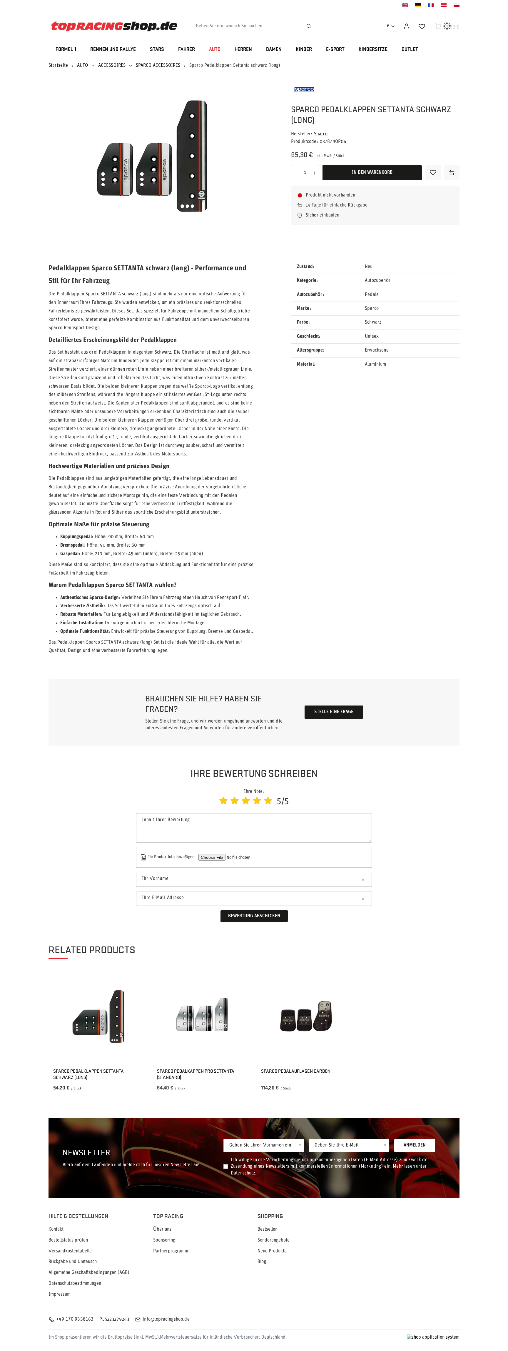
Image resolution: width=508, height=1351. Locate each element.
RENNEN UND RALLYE (113, 49)
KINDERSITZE (373, 49)
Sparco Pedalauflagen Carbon (295, 1071)
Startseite (58, 65)
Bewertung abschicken (254, 916)
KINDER (304, 49)
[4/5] (257, 801)
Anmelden (415, 1145)
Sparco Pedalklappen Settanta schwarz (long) (88, 1074)
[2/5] (234, 801)
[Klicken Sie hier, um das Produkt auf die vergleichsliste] (451, 172)
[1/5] (223, 801)
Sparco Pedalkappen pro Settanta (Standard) (195, 1074)
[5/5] (268, 801)
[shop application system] (433, 1338)
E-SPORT (335, 49)
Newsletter (86, 1152)
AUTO (214, 49)
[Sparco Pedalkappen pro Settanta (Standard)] (202, 1017)
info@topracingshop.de (166, 1319)
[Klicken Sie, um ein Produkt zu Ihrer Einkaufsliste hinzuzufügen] (433, 172)
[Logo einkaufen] (114, 26)
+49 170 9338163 (74, 1319)
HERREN (243, 49)
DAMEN (274, 49)
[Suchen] (309, 26)
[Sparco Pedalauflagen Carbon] (306, 1017)
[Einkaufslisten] (421, 26)
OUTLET (410, 49)
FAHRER (186, 49)
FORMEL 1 (66, 49)
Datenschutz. (243, 1173)
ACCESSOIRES (112, 65)
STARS (157, 49)
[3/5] (246, 801)
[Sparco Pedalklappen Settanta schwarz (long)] (98, 1017)
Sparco (321, 134)
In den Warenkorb (372, 172)
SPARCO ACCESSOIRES (158, 65)
